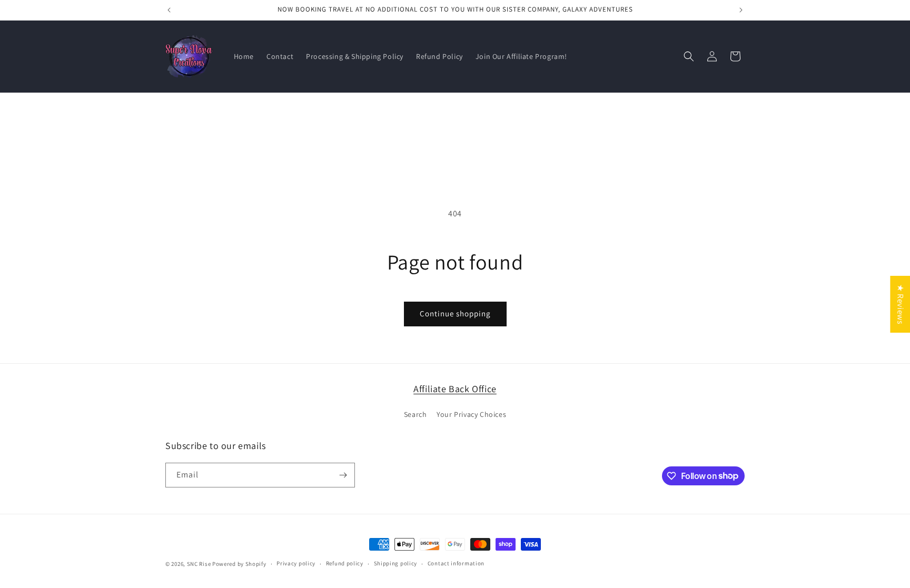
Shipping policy (396, 563)
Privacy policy (295, 563)
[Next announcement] (741, 10)
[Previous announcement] (169, 10)
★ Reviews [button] (900, 304)
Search (415, 414)
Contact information (456, 563)
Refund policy (344, 563)
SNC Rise (199, 563)
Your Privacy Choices (471, 414)
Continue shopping (455, 313)
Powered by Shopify (239, 563)
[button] (688, 56)
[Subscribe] (342, 475)
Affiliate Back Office (455, 389)
